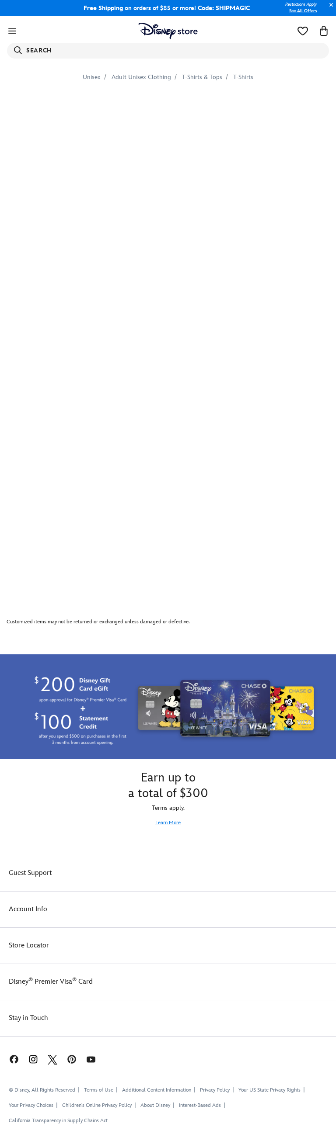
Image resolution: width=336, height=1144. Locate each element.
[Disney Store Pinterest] (71, 1059)
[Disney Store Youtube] (91, 1059)
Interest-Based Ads (200, 1105)
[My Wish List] (303, 31)
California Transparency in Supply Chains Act (58, 1120)
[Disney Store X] (52, 1059)
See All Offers (303, 11)
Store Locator (29, 945)
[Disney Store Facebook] (9, 1059)
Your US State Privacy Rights (269, 1090)
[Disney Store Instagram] (33, 1059)
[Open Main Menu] (12, 31)
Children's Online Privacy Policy (97, 1105)
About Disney (155, 1105)
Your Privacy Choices (31, 1106)
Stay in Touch (28, 1018)
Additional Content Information (156, 1090)
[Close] (329, 9)
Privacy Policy (215, 1090)
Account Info (28, 909)
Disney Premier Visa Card (51, 982)
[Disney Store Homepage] (168, 31)
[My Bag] (323, 31)
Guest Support (30, 873)
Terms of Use (98, 1090)
